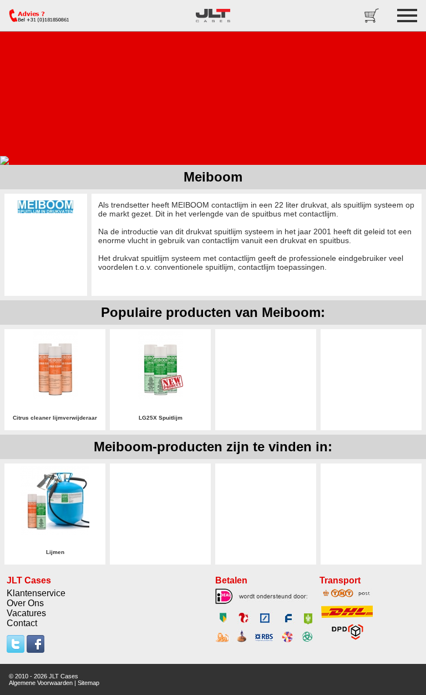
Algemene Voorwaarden (41, 682)
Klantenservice (36, 593)
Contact (22, 623)
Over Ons (25, 603)
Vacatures (26, 613)
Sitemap (88, 682)
